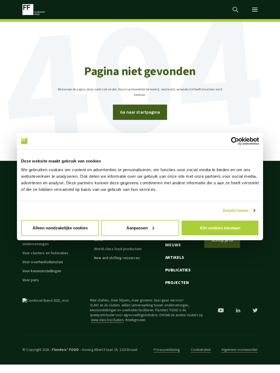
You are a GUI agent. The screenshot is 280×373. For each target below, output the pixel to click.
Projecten (177, 283)
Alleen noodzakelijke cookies (60, 227)
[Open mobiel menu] (255, 10)
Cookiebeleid (201, 349)
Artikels (174, 257)
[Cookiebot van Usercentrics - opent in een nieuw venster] (235, 141)
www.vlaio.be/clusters (107, 320)
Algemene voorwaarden (239, 349)
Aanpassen (137, 227)
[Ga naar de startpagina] (33, 9)
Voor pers (30, 280)
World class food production (118, 249)
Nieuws (173, 245)
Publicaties (178, 270)
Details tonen (235, 210)
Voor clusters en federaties (45, 253)
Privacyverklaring (167, 349)
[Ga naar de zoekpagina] (235, 9)
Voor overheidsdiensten (42, 262)
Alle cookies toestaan (220, 227)
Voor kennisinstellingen (41, 271)
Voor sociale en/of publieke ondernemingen (45, 241)
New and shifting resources (117, 258)
